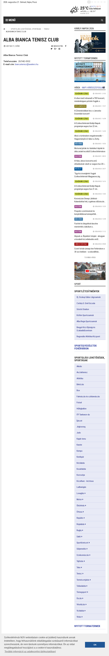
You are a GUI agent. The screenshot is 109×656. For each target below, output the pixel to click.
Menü (11, 20)
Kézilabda (81, 463)
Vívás (79, 617)
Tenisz (46, 29)
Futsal (79, 402)
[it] (101, 2)
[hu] (89, 2)
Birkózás (80, 384)
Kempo (79, 451)
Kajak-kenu (81, 439)
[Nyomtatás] (59, 49)
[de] (98, 2)
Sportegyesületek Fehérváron (85, 347)
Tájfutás (80, 561)
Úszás (79, 598)
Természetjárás (83, 580)
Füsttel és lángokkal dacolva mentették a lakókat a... (86, 225)
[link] (90, 42)
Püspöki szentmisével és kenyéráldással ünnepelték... (85, 212)
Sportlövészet (82, 542)
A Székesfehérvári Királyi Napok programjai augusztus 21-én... (87, 187)
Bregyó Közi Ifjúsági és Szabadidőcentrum (86, 329)
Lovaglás (80, 493)
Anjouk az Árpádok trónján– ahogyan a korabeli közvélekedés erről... (89, 237)
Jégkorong (81, 426)
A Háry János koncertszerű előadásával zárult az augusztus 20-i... (90, 162)
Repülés (80, 518)
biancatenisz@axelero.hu (26, 64)
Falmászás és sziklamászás (88, 396)
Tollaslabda (81, 586)
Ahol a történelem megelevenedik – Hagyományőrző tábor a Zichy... (88, 137)
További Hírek (90, 257)
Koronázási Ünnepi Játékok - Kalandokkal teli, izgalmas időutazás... (90, 200)
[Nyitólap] (4, 29)
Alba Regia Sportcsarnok (87, 321)
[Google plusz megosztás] (55, 49)
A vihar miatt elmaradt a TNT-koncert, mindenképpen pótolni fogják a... (89, 99)
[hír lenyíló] (104, 87)
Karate (79, 445)
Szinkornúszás (83, 555)
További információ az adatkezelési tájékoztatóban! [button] (30, 651)
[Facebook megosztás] (65, 46)
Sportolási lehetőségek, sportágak (26, 29)
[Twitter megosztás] (51, 49)
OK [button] (95, 645)
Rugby (79, 530)
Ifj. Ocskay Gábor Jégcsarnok (89, 297)
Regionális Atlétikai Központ (88, 336)
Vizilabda (80, 610)
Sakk (79, 536)
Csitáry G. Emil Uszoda (86, 303)
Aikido (79, 366)
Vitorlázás (81, 604)
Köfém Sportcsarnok (85, 315)
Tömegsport (82, 592)
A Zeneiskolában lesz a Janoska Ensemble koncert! (87, 112)
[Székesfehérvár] (30, 10)
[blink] (105, 2)
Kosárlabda (81, 469)
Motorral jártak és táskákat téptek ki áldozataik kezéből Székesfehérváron (89, 150)
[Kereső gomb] (102, 20)
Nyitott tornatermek (87, 626)
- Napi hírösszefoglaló (93, 87)
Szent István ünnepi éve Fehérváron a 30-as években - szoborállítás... (89, 250)
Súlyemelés (81, 549)
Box (78, 390)
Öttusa (79, 512)
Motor (79, 499)
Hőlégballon (81, 408)
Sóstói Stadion (83, 309)
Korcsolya (81, 475)
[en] (92, 2)
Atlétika (80, 378)
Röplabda (80, 524)
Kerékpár (80, 457)
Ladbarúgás (81, 487)
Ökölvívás (81, 505)
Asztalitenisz (82, 372)
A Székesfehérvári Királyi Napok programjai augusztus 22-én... (87, 125)
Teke (78, 567)
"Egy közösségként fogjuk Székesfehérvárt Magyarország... (87, 175)
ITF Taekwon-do (83, 414)
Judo (79, 432)
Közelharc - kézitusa (85, 481)
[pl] (95, 2)
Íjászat (79, 420)
